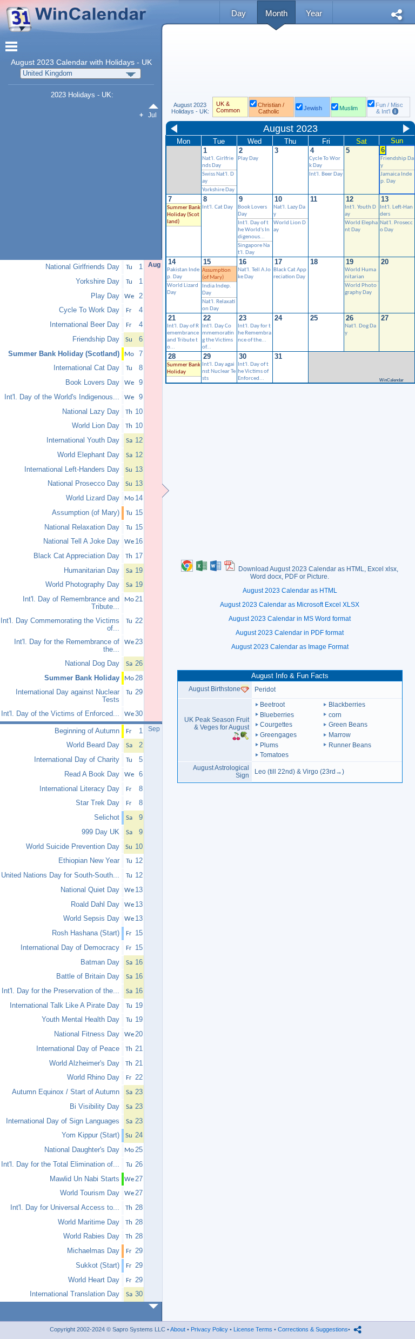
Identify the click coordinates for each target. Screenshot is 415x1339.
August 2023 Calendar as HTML (290, 590)
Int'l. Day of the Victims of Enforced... (253, 371)
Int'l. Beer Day (326, 174)
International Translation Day (74, 1294)
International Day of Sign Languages (62, 1121)
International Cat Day (86, 368)
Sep (154, 729)
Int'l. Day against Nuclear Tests (219, 371)
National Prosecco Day (83, 483)
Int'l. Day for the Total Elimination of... (60, 1164)
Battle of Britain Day (87, 976)
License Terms (252, 1329)
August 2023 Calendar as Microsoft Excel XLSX (289, 604)
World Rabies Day (91, 1236)
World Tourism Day (89, 1193)
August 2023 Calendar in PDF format (290, 633)
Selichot (106, 817)
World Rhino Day (93, 1077)
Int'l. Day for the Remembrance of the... (254, 333)
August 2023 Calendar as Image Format (290, 647)
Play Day (248, 159)
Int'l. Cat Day (217, 207)
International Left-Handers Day (71, 469)
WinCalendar (391, 380)
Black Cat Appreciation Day (76, 556)
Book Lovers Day (92, 382)
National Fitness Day (86, 1034)
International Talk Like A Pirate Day (64, 1005)
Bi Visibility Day (94, 1106)
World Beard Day (92, 745)
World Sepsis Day (91, 918)
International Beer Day (84, 325)
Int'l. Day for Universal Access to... (64, 1207)
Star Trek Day (97, 803)
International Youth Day (82, 440)
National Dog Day (92, 663)
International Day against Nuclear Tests (67, 696)
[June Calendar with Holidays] (156, 106)
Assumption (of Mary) (85, 513)
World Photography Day (82, 584)
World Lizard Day (92, 498)
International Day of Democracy (70, 948)
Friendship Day (95, 339)
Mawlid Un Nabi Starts (84, 1179)
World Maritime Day (88, 1222)
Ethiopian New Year (88, 861)
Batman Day (100, 962)
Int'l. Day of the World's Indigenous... (254, 230)
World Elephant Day (88, 455)
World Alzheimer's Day (84, 1063)
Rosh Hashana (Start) (85, 933)
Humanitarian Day (91, 570)
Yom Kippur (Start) (90, 1135)
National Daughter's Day (81, 1150)
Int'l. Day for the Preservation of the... (60, 991)
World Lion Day (95, 426)
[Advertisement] (290, 64)
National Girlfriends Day (82, 267)
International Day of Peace (77, 1049)
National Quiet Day (90, 890)
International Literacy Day (79, 789)
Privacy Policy (209, 1329)
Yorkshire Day (218, 190)
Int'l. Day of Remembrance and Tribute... (71, 603)
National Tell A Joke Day (81, 541)
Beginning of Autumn (87, 731)
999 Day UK (100, 832)
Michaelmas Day (93, 1251)
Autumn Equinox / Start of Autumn (65, 1092)
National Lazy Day (90, 412)
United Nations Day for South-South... (60, 875)
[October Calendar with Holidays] (156, 1306)
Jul (152, 115)
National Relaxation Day (81, 527)
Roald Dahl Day (95, 904)
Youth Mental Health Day (80, 1019)
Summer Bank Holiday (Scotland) (183, 215)
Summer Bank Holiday (81, 678)
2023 (45, 62)
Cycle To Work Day (89, 310)
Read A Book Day (91, 774)
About (177, 1329)
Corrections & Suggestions (313, 1329)
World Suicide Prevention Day (72, 847)
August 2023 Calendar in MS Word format (290, 618)
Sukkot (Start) (97, 1265)
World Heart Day (93, 1280)
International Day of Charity (76, 760)
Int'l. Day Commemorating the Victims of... (60, 624)
